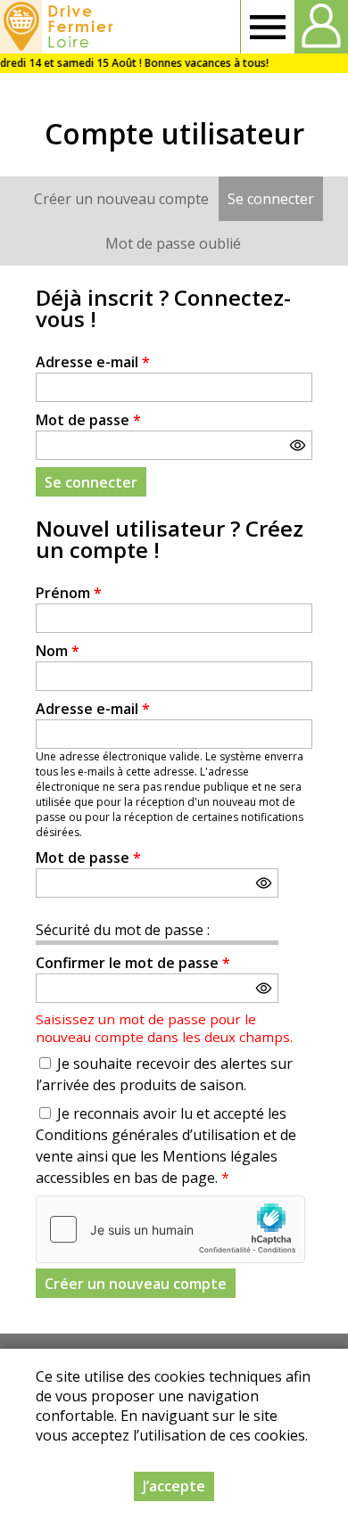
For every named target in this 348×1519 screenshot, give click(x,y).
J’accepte (174, 1486)
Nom (57, 651)
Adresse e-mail (93, 362)
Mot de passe (88, 420)
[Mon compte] (321, 26)
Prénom (69, 593)
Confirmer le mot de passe (133, 963)
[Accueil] (59, 26)
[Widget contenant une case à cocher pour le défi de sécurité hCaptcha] (170, 1229)
